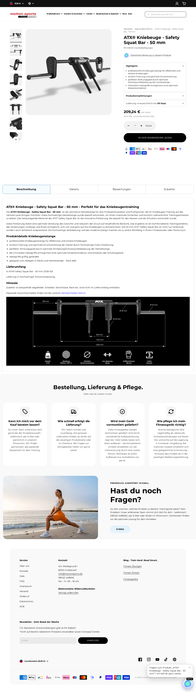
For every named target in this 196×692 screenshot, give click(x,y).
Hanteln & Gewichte (73, 14)
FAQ (22, 581)
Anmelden (93, 640)
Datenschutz (26, 601)
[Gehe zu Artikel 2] (16, 50)
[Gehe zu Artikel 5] (16, 94)
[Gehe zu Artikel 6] (16, 109)
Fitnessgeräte (130, 579)
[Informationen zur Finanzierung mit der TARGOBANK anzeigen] (126, 149)
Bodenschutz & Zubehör (107, 14)
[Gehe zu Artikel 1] (16, 35)
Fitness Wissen (131, 572)
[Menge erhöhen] (141, 126)
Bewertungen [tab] (122, 189)
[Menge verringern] (128, 126)
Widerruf (24, 596)
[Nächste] (16, 139)
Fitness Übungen (132, 566)
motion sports (148, 677)
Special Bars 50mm (144, 29)
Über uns (24, 566)
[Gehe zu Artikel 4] (16, 79)
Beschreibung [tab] (26, 189)
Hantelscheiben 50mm (73, 293)
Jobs (22, 576)
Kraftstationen (53, 14)
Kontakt (24, 571)
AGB (22, 606)
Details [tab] (74, 189)
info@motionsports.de (70, 573)
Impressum (26, 586)
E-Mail (120, 529)
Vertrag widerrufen (68, 592)
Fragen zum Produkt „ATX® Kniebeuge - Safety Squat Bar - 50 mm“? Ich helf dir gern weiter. (167, 670)
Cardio (89, 14)
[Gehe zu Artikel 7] (16, 123)
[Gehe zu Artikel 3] (16, 65)
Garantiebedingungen (143, 48)
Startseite (128, 29)
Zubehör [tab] (169, 189)
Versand (24, 591)
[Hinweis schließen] (190, 667)
